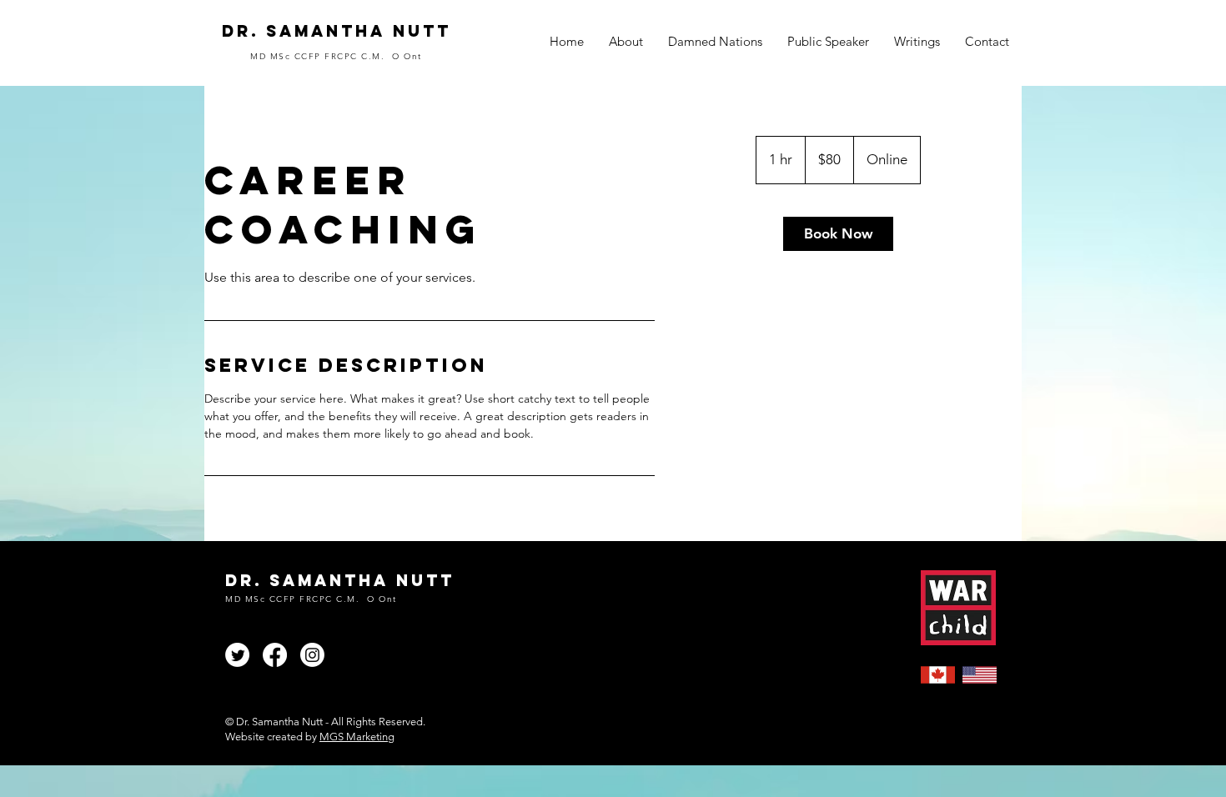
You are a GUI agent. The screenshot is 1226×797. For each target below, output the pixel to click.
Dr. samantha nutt (336, 31)
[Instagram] (312, 655)
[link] (838, 234)
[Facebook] (275, 655)
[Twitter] (237, 655)
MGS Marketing (356, 736)
